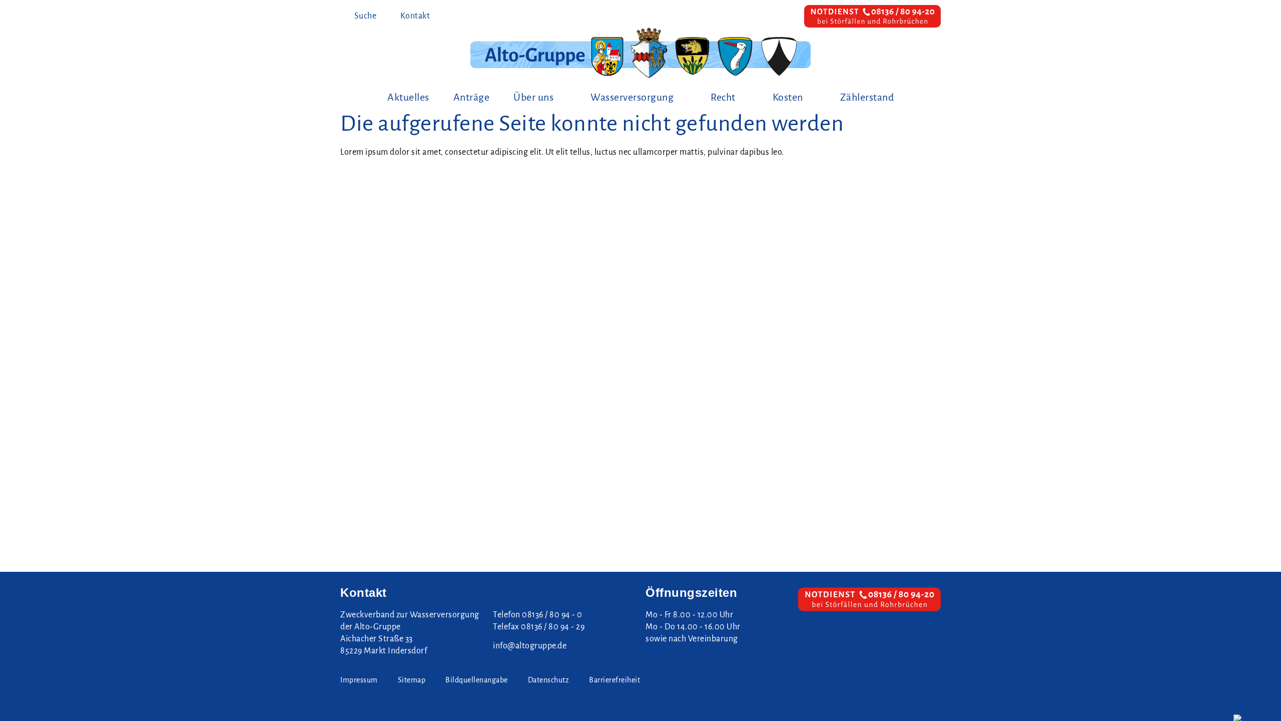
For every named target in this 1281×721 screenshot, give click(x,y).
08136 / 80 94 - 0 (552, 614)
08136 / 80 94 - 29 (552, 626)
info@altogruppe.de (529, 645)
